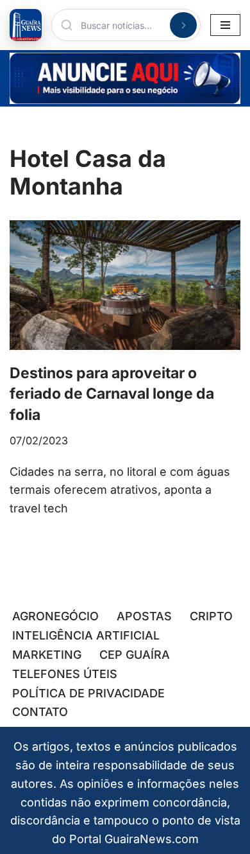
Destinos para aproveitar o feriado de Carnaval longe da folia (112, 393)
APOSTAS (144, 616)
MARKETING (46, 654)
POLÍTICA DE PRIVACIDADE (88, 693)
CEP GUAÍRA (134, 654)
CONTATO (40, 712)
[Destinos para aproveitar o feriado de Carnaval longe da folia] (125, 285)
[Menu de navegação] (225, 25)
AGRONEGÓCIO (55, 616)
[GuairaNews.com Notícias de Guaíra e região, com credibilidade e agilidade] (26, 25)
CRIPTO (211, 616)
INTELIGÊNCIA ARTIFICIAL (86, 635)
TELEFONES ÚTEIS (64, 674)
